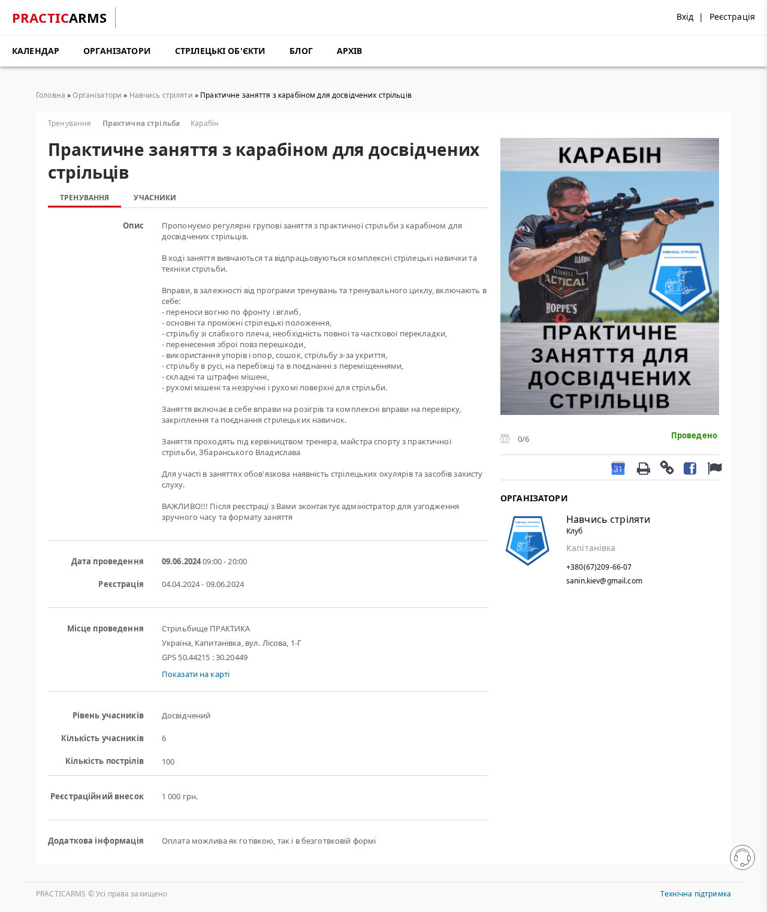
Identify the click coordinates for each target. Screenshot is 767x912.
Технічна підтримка (695, 894)
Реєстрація (732, 16)
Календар (35, 50)
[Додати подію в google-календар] (618, 467)
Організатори (117, 50)
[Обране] (713, 467)
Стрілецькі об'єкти (220, 50)
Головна (50, 95)
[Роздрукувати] (643, 467)
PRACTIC (59, 17)
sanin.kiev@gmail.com (604, 581)
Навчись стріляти (161, 95)
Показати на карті (196, 674)
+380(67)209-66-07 (599, 567)
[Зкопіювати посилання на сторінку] (666, 467)
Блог (301, 50)
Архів (350, 50)
